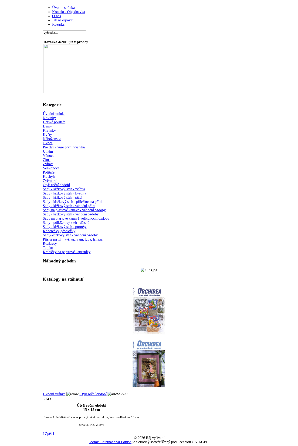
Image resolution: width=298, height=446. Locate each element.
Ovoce (48, 143)
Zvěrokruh (50, 181)
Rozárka (58, 24)
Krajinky (49, 130)
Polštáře (48, 172)
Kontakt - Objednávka (68, 12)
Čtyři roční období (56, 185)
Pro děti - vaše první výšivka (64, 147)
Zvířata (48, 164)
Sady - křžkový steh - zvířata (64, 189)
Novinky (49, 118)
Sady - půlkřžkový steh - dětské (66, 223)
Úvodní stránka (63, 8)
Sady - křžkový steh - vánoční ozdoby (71, 214)
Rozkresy (50, 243)
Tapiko (48, 248)
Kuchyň (49, 176)
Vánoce (48, 156)
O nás (56, 16)
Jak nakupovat (62, 20)
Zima (47, 160)
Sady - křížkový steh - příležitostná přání (72, 202)
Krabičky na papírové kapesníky (67, 252)
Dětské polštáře (54, 122)
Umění (48, 151)
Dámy (47, 126)
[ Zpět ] (48, 434)
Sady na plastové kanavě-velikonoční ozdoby (76, 218)
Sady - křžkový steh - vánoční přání (69, 206)
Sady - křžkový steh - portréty (65, 227)
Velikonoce (51, 168)
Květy (47, 135)
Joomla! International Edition (110, 442)
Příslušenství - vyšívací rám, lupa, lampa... (74, 239)
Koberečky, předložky (59, 231)
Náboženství (52, 139)
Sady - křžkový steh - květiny (64, 193)
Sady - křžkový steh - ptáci (62, 197)
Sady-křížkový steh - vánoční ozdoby (70, 235)
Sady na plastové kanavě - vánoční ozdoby (74, 210)
